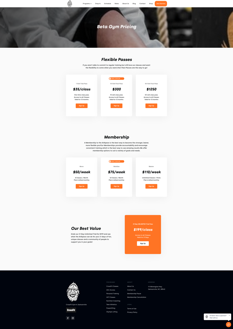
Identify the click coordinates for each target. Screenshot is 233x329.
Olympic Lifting (111, 312)
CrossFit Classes (112, 286)
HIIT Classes (110, 297)
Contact (142, 3)
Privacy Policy (132, 312)
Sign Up (81, 106)
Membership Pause (134, 293)
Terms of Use (131, 309)
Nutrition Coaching (113, 301)
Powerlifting (110, 308)
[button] (87, 3)
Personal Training (112, 293)
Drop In (98, 3)
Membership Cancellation (136, 297)
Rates (117, 3)
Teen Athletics (111, 304)
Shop (151, 3)
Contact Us (131, 290)
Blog (134, 3)
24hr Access (110, 290)
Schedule (107, 3)
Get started (161, 3)
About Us (125, 3)
